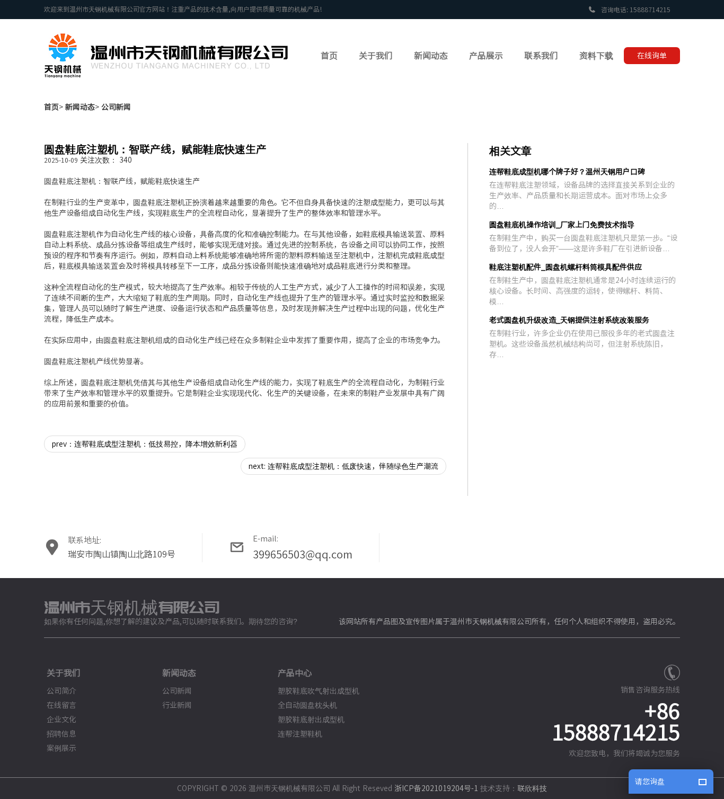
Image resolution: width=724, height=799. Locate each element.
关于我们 (64, 673)
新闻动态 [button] (431, 55)
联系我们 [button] (541, 55)
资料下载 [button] (596, 55)
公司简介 (61, 691)
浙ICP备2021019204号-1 (436, 788)
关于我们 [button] (376, 55)
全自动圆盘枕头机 (307, 705)
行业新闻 (177, 705)
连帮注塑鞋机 (300, 734)
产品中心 (295, 673)
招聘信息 (61, 734)
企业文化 (61, 719)
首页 (51, 107)
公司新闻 (116, 107)
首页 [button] (329, 55)
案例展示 (61, 748)
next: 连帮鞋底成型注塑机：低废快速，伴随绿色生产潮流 (343, 466)
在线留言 (61, 705)
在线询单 (652, 55)
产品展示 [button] (486, 55)
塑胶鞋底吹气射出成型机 (318, 691)
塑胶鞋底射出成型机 (311, 719)
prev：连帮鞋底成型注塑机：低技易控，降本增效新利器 (144, 444)
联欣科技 (532, 788)
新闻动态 (80, 107)
